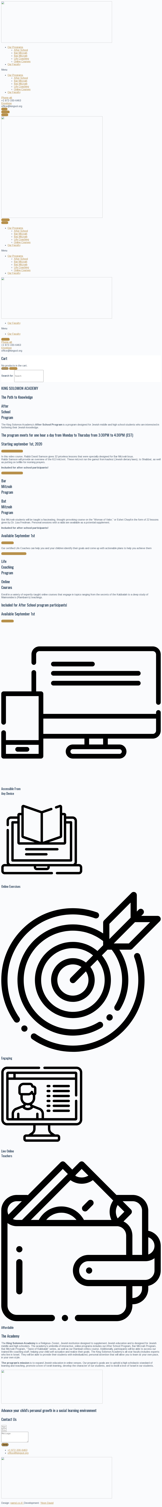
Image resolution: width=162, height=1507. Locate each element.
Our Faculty (14, 64)
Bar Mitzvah (20, 53)
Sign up (13, 368)
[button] (81, 69)
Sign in (5, 368)
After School (21, 50)
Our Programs (15, 47)
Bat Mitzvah (20, 55)
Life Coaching (21, 58)
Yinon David (46, 1503)
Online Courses (22, 61)
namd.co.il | (17, 1503)
